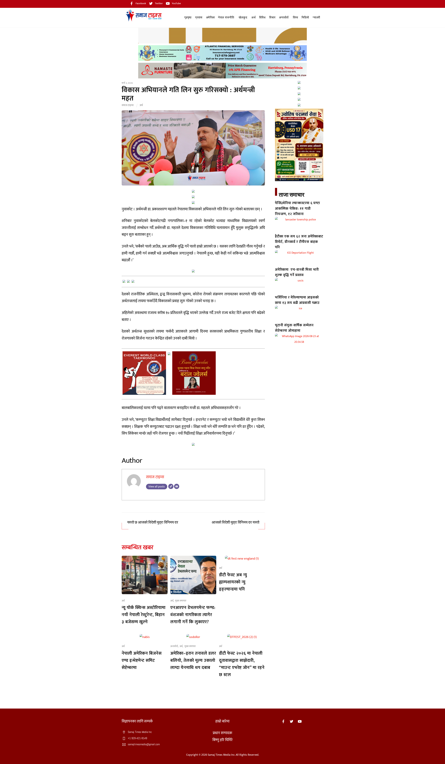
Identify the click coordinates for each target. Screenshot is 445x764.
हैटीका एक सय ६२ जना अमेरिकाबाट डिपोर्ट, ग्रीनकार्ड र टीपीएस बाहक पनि (299, 241)
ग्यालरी (316, 17)
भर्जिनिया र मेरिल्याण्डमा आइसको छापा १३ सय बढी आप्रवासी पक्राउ (297, 300)
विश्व (295, 17)
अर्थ (253, 17)
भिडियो (305, 17)
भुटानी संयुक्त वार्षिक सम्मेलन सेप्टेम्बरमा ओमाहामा (294, 328)
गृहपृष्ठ (187, 17)
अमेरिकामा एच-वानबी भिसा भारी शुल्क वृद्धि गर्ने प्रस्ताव (297, 272)
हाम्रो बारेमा (222, 721)
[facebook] (283, 721)
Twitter (158, 3)
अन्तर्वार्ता (284, 17)
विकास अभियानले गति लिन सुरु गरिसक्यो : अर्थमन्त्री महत (188, 94)
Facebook (140, 3)
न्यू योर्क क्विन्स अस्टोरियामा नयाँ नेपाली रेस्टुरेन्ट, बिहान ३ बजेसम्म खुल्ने (143, 614)
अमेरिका (210, 17)
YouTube (176, 3)
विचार (272, 17)
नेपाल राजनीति (226, 17)
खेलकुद (243, 17)
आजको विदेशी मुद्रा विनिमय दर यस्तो (235, 522)
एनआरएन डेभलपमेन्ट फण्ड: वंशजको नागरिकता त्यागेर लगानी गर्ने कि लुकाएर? (192, 614)
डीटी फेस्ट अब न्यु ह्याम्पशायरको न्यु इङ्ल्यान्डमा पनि (233, 582)
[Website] (170, 486)
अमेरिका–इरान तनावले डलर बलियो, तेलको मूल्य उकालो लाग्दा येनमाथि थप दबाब (193, 660)
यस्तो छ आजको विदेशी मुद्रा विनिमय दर (152, 522)
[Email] (176, 486)
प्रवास (198, 17)
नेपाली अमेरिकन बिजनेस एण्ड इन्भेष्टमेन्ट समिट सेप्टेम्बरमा (142, 660)
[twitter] (291, 721)
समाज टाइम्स (128, 105)
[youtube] (299, 721)
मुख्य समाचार (180, 601)
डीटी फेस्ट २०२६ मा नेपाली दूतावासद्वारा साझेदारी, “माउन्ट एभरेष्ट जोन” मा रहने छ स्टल (242, 664)
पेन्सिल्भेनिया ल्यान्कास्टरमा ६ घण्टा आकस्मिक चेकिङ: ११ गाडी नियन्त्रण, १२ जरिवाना (297, 208)
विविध (262, 17)
